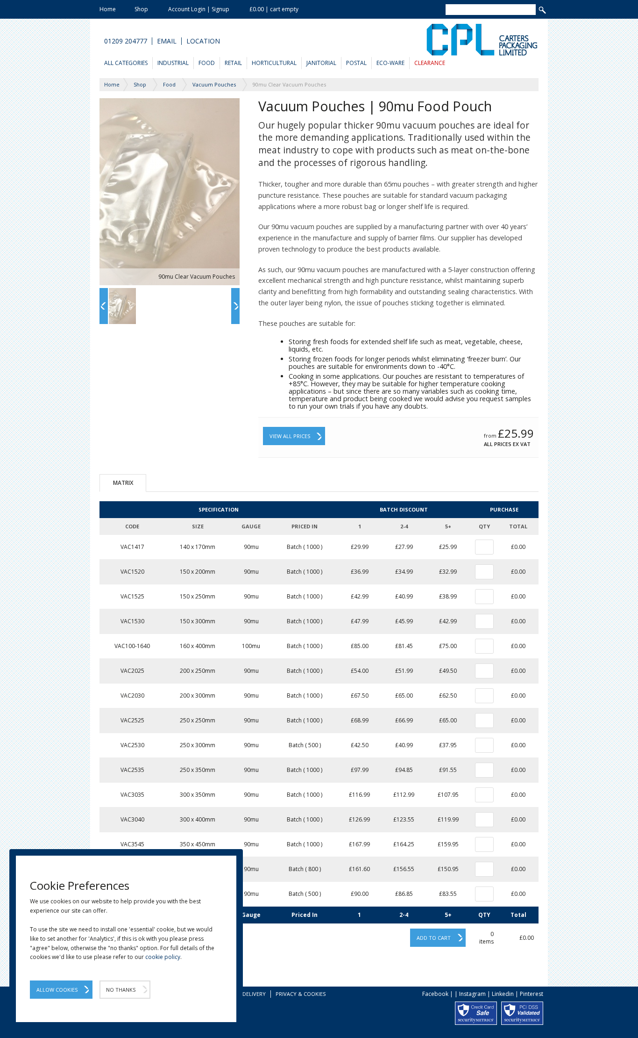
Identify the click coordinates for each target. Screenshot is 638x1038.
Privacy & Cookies (301, 993)
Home (107, 9)
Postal (356, 63)
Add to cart (434, 937)
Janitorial (321, 63)
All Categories (126, 63)
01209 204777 (125, 41)
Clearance (429, 63)
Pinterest (531, 994)
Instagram (472, 994)
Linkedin (503, 994)
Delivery (254, 993)
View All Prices (289, 436)
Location (203, 41)
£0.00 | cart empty (273, 9)
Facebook (435, 994)
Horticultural (274, 63)
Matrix (123, 483)
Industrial (173, 63)
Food (206, 63)
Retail (233, 63)
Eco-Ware (390, 63)
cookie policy (162, 957)
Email (167, 41)
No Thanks (120, 989)
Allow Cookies (57, 989)
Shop (141, 9)
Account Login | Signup (198, 9)
